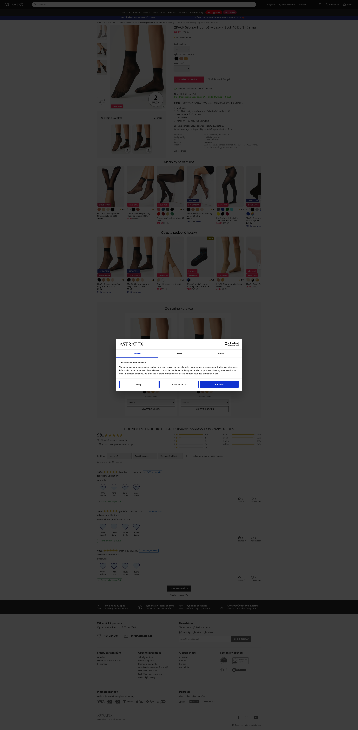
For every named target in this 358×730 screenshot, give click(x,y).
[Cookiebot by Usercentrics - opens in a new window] (226, 344)
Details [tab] (179, 353)
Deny (138, 384)
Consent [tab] (137, 353)
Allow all (219, 384)
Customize (177, 384)
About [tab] (221, 353)
